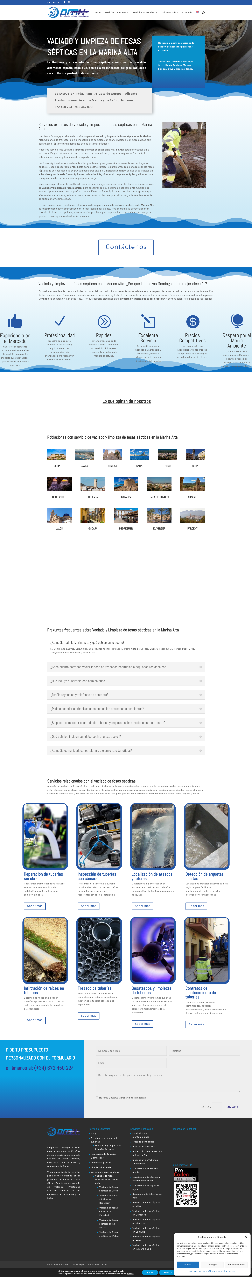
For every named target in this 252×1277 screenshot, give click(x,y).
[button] (246, 1237)
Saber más (34, 906)
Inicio (98, 13)
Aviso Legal (231, 1271)
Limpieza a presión (101, 1162)
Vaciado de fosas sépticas (105, 1172)
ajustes (130, 1273)
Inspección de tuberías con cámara (97, 876)
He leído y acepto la (122, 1097)
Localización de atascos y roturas (152, 876)
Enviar (231, 1107)
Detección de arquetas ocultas (205, 876)
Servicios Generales (115, 13)
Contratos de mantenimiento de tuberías (201, 992)
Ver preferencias (236, 1264)
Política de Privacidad (215, 1271)
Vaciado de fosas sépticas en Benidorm (108, 1199)
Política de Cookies (197, 1271)
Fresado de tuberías (95, 988)
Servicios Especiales (143, 13)
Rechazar (168, 1272)
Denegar (212, 1264)
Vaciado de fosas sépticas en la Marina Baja (106, 1180)
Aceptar (188, 1264)
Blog (93, 1133)
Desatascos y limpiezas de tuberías (152, 990)
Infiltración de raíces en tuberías (44, 990)
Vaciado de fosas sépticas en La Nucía (108, 1224)
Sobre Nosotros (169, 13)
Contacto (187, 13)
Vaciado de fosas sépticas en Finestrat (108, 1211)
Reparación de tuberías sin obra (43, 876)
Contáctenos (126, 247)
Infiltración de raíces (143, 1146)
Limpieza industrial (101, 1167)
